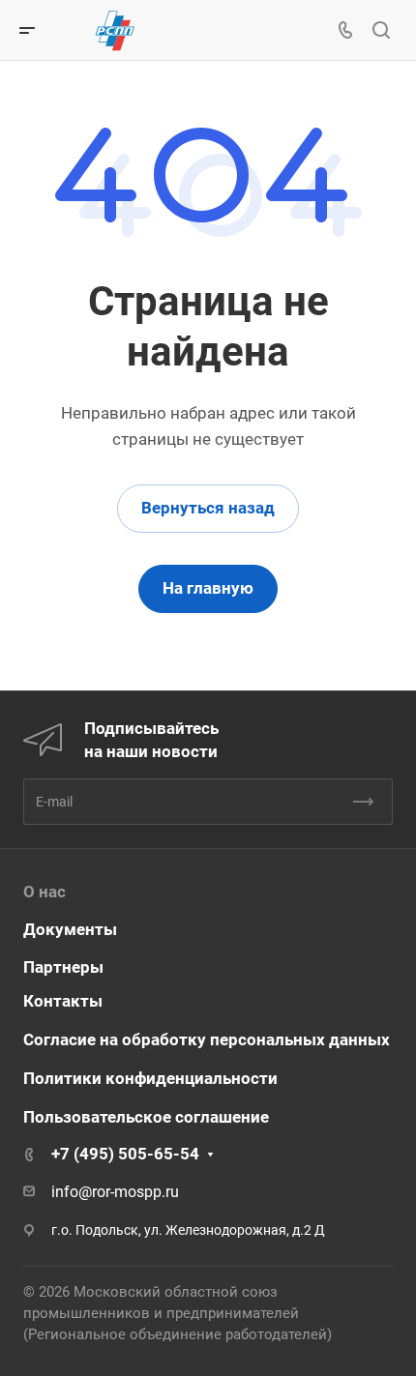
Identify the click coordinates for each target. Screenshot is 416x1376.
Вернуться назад (208, 507)
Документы (70, 929)
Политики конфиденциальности (150, 1078)
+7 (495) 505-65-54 (125, 1153)
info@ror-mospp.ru (115, 1192)
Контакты (63, 1000)
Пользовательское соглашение (146, 1117)
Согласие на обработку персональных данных (206, 1039)
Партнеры (63, 967)
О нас (44, 891)
